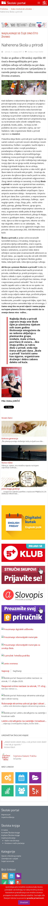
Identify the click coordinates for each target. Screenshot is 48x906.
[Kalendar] (21, 777)
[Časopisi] (7, 790)
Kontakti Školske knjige (10, 832)
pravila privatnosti (35, 898)
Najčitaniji (17, 671)
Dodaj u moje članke (35, 52)
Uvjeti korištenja (7, 817)
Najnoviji (5, 671)
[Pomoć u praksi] (7, 777)
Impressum (5, 814)
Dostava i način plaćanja (14, 843)
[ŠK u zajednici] (35, 790)
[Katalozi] (35, 777)
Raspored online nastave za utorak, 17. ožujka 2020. (24, 686)
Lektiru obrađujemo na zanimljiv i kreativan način (24, 721)
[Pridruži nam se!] (21, 790)
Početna (4, 9)
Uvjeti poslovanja (8, 838)
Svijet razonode (7, 861)
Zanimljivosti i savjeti (9, 858)
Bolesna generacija (9, 438)
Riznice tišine (7, 462)
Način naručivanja (12, 840)
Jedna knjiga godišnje (10, 489)
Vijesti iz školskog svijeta (11, 856)
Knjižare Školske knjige (10, 835)
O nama (4, 830)
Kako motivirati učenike (21, 9)
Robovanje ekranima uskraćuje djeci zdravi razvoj (24, 703)
